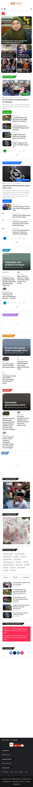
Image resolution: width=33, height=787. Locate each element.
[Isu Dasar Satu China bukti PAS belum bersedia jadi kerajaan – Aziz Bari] (4, 289)
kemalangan (7, 559)
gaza (15, 556)
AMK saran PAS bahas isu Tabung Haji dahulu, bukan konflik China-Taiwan (23, 279)
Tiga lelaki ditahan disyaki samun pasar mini (20, 613)
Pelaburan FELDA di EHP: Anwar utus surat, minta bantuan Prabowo (8, 71)
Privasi (22, 781)
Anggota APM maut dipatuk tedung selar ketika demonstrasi (19, 136)
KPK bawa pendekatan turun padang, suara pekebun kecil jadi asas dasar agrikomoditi (23, 420)
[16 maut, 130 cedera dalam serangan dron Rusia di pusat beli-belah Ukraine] (16, 347)
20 (24, 151)
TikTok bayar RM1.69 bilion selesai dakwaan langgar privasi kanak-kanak (9, 379)
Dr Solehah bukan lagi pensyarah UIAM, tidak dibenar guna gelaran (15, 41)
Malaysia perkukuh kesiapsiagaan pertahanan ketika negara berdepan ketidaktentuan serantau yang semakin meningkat (8, 424)
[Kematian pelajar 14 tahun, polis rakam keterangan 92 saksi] (6, 207)
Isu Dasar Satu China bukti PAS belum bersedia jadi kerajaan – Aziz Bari (8, 295)
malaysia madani (8, 562)
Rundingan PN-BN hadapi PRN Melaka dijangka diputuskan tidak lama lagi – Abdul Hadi (9, 281)
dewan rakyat (19, 554)
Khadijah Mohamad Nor (11, 407)
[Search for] (31, 8)
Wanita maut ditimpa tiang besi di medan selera (21, 216)
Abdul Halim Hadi (10, 353)
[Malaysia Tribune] (16, 3)
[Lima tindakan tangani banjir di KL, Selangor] (7, 585)
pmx (5, 567)
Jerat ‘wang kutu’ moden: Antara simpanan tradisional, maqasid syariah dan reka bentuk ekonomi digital (8, 442)
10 (19, 151)
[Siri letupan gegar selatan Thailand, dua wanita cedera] (5, 359)
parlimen (19, 564)
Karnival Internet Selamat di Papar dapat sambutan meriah (7, 57)
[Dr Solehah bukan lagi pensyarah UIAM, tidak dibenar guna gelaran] (16, 30)
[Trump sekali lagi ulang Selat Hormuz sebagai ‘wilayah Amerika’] (24, 52)
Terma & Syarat (15, 781)
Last (16, 155)
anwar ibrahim (8, 554)
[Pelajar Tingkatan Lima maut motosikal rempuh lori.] (6, 143)
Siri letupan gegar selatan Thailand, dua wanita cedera (8, 365)
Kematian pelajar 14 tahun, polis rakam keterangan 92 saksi (21, 208)
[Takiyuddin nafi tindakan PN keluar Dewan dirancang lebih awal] (16, 261)
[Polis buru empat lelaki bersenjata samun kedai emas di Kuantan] (3, 220)
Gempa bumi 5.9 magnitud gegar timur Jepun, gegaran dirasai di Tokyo (23, 365)
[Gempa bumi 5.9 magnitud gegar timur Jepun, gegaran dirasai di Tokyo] (18, 358)
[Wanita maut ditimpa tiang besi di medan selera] (3, 213)
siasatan (21, 567)
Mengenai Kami (7, 781)
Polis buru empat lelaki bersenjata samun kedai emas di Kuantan (20, 223)
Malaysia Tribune (27, 779)
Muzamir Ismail (7, 97)
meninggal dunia (8, 564)
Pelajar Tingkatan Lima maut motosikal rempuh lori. (20, 145)
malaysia (17, 559)
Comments (26, 577)
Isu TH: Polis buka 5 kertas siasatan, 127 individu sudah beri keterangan (20, 232)
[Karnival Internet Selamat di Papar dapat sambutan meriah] (8, 52)
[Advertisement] (17, 695)
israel (23, 556)
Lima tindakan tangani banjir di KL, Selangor (21, 583)
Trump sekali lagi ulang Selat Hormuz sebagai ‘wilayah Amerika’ (23, 57)
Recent (6, 577)
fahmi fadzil (7, 556)
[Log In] (5, 8)
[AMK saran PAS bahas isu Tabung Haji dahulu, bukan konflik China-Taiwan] (18, 272)
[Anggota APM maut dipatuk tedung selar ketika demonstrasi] (6, 135)
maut (18, 562)
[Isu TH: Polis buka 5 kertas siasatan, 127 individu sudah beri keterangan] (3, 228)
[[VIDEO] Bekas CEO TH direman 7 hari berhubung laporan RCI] (24, 66)
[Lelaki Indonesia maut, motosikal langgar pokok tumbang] (6, 126)
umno (12, 570)
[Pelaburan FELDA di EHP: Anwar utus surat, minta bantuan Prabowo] (8, 66)
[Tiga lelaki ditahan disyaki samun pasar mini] (7, 615)
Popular (15, 577)
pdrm (27, 564)
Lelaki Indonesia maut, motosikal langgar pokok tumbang (20, 128)
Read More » (7, 112)
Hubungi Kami (16, 784)
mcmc (25, 562)
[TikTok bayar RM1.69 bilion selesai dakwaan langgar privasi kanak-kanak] (3, 372)
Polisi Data (27, 781)
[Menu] (2, 8)
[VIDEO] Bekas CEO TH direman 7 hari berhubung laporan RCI (23, 71)
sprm (5, 570)
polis (12, 567)
